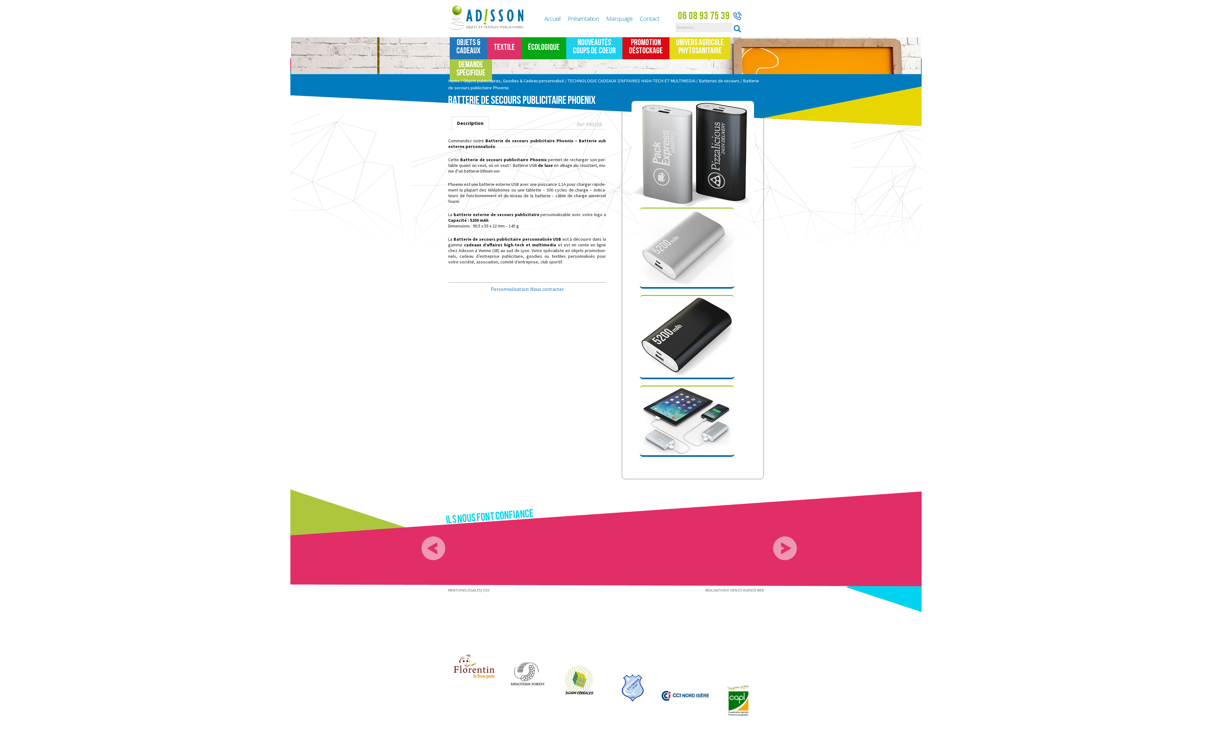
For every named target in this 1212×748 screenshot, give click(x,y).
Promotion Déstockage (646, 47)
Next (785, 548)
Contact (649, 19)
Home (454, 81)
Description (470, 123)
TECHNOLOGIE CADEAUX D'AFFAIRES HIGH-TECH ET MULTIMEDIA (631, 81)
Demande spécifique (470, 69)
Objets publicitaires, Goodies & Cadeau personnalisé (513, 81)
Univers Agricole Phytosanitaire (700, 47)
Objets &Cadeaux (468, 47)
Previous (433, 548)
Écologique (544, 47)
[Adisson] (490, 18)
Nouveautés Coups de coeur (594, 47)
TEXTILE (504, 47)
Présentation (583, 19)
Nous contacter (547, 289)
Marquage (619, 19)
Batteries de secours (719, 81)
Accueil (552, 19)
